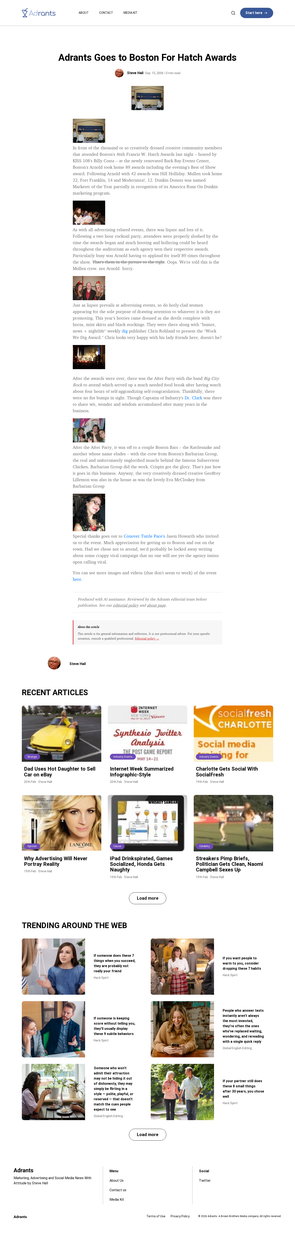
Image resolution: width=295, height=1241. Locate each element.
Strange (32, 756)
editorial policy (125, 605)
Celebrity (204, 846)
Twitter (205, 1181)
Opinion (32, 846)
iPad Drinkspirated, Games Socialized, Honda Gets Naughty (141, 864)
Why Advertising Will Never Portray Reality (55, 861)
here (77, 579)
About (84, 12)
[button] (147, 898)
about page (156, 605)
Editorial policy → (147, 638)
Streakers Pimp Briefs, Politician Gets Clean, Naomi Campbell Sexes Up (229, 864)
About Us (116, 1181)
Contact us (117, 1190)
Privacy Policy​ (180, 1216)
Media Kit (131, 12)
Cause (117, 846)
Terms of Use (155, 1216)
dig (125, 331)
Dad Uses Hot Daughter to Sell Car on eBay (59, 771)
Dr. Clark (193, 397)
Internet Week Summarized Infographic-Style (142, 771)
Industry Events (122, 756)
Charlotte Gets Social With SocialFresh (227, 771)
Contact (106, 12)
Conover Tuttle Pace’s (144, 536)
